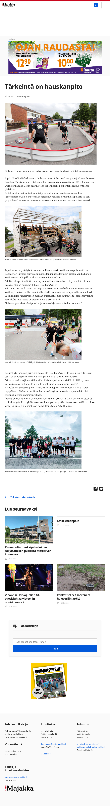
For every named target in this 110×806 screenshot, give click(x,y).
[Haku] (96, 5)
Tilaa (55, 648)
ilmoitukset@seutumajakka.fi (53, 744)
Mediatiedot (46, 753)
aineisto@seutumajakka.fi (16, 777)
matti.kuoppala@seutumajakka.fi (91, 747)
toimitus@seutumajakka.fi (88, 744)
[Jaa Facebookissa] (96, 489)
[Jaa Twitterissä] (101, 489)
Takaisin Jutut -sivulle (22, 497)
